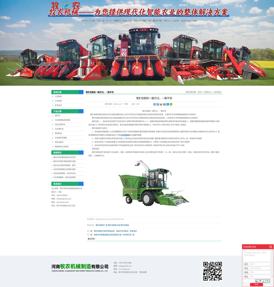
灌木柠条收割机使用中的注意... (65, 157)
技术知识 (58, 105)
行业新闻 (58, 101)
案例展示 (183, 5)
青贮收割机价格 (114, 225)
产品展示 (152, 5)
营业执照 (143, 272)
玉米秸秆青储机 (61, 138)
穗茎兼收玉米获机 (62, 147)
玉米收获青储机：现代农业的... (65, 173)
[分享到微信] (171, 104)
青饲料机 (58, 133)
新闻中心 (208, 92)
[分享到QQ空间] (158, 104)
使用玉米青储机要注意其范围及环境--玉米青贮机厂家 (114, 235)
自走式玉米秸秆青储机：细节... (65, 165)
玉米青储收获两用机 (62, 120)
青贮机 (57, 116)
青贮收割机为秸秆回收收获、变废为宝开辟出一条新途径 (115, 231)
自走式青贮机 (60, 125)
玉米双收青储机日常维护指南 (64, 169)
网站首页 (120, 5)
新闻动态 (167, 5)
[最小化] (270, 246)
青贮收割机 (124, 225)
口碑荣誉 (199, 5)
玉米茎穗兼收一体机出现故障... (65, 177)
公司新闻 (58, 97)
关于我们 (136, 5)
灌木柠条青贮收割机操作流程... (65, 161)
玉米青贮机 (59, 129)
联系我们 (214, 5)
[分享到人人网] (168, 104)
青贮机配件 (59, 142)
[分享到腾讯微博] (164, 104)
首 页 (200, 92)
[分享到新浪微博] (161, 104)
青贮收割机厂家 (102, 225)
